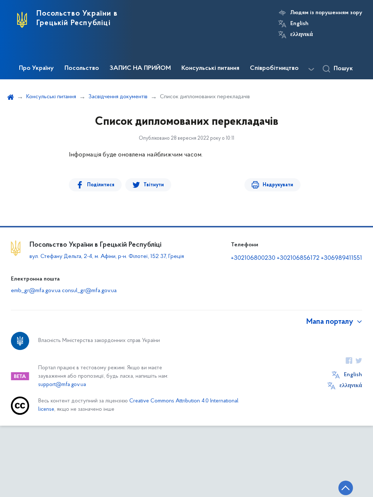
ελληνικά (301, 34)
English (299, 24)
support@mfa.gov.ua (62, 384)
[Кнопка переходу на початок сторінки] (345, 488)
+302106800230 (253, 258)
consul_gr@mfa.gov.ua (89, 291)
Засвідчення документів (118, 97)
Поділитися (100, 185)
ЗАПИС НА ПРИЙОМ (140, 68)
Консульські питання (210, 68)
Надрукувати (278, 185)
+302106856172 (298, 258)
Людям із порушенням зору (326, 13)
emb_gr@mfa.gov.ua (35, 291)
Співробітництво (274, 68)
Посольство (81, 68)
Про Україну (36, 68)
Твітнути (154, 185)
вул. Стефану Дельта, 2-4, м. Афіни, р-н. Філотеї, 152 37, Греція (107, 256)
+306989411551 (341, 258)
